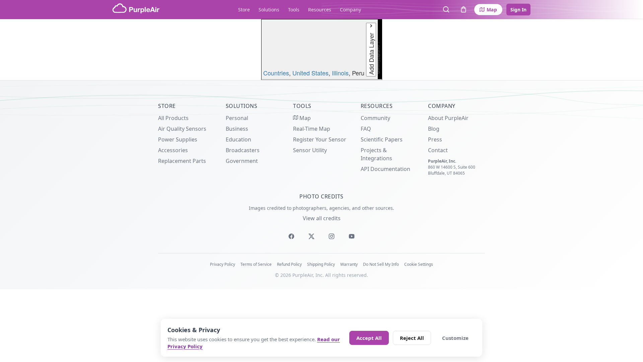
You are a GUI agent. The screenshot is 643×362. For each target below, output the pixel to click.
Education (238, 139)
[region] (321, 49)
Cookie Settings (418, 264)
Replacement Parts (182, 161)
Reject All (412, 338)
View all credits (322, 218)
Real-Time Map (311, 128)
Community (375, 118)
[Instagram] (332, 236)
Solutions (269, 9)
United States (310, 72)
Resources (319, 9)
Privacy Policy (222, 264)
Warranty (349, 264)
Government (242, 161)
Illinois (340, 72)
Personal (237, 118)
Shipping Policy (321, 264)
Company (350, 9)
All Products (173, 118)
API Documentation (385, 169)
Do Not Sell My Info (381, 264)
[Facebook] (291, 236)
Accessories (173, 150)
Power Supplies (177, 139)
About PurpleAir (448, 118)
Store (244, 9)
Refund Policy (289, 264)
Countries (276, 72)
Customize (455, 338)
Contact (438, 150)
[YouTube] (352, 236)
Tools (293, 9)
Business (237, 128)
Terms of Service (256, 264)
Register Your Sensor (319, 139)
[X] (311, 236)
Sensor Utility (310, 150)
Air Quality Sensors (182, 128)
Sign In (518, 9)
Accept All (369, 338)
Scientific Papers (382, 139)
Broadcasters (243, 150)
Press (435, 139)
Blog (433, 128)
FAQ (366, 128)
